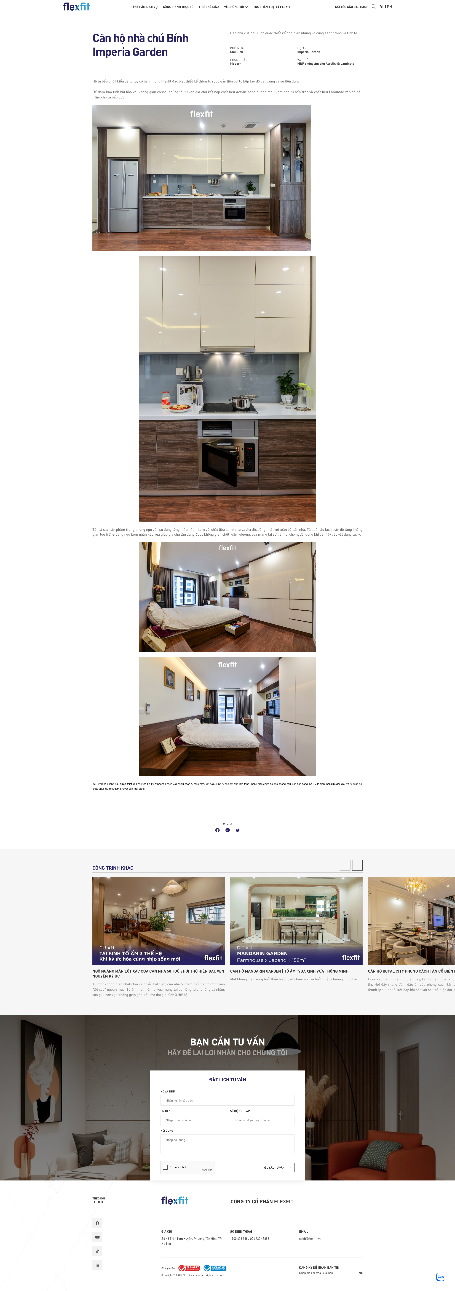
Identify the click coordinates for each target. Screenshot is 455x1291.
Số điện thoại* (240, 1111)
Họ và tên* (167, 1091)
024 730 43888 (259, 1238)
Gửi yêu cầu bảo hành (351, 7)
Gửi (361, 1273)
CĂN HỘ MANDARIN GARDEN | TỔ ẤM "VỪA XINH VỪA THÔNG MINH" (290, 970)
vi (381, 6)
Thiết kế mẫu (209, 7)
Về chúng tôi (234, 7)
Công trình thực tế (178, 7)
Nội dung (166, 1130)
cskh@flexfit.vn (310, 1238)
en (389, 6)
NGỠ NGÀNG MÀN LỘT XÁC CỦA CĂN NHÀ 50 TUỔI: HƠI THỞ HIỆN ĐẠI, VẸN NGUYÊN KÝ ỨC (158, 973)
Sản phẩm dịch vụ (144, 7)
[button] (357, 865)
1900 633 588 (239, 1238)
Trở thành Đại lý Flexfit (272, 7)
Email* (165, 1111)
